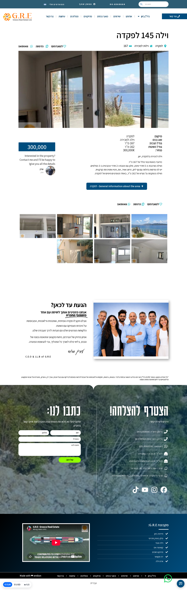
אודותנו (129, 16)
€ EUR (8, 584)
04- (117, 4)
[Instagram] (154, 489)
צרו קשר (49, 16)
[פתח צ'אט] (180, 583)
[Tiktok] (135, 489)
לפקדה (159, 46)
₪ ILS (26, 584)
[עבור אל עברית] (45, 4)
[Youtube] (145, 489)
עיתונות (62, 16)
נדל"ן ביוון (145, 16)
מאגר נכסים (102, 16)
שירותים (117, 16)
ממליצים (74, 16)
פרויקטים (88, 16)
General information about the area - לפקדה (115, 186)
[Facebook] (164, 489)
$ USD (17, 584)
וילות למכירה (141, 46)
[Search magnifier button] (141, 4)
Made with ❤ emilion (30, 575)
